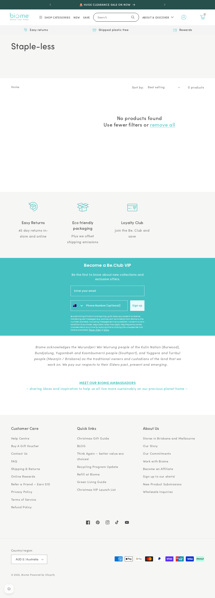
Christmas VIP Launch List (96, 489)
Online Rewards (23, 476)
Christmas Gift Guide (93, 438)
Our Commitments (157, 453)
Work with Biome (155, 461)
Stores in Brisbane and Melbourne (169, 438)
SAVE (86, 17)
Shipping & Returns (25, 469)
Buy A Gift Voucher (25, 446)
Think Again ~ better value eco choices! (100, 456)
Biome (25, 574)
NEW (76, 17)
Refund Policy (21, 507)
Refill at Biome (88, 474)
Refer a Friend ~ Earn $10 (30, 484)
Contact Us (19, 453)
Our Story (150, 446)
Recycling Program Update (97, 467)
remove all (162, 124)
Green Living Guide (91, 482)
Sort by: (137, 87)
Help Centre (20, 438)
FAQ (14, 461)
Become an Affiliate (158, 469)
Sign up (137, 305)
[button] (54, 17)
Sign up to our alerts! (159, 476)
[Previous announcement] (50, 4)
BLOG (81, 446)
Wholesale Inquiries (158, 492)
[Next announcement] (164, 4)
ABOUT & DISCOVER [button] (155, 17)
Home (15, 87)
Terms (106, 330)
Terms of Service (23, 499)
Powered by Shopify (42, 574)
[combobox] (77, 306)
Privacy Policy (95, 330)
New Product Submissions (162, 484)
